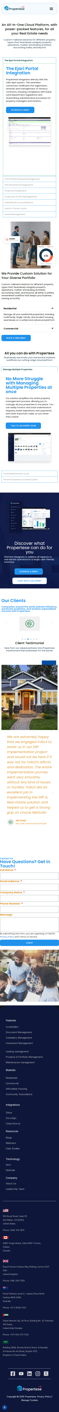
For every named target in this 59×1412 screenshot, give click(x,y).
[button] (29, 308)
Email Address (10, 881)
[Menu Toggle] (51, 9)
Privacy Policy (7, 936)
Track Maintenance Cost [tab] (16, 473)
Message (6, 914)
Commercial (11, 328)
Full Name (7, 870)
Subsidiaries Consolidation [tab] (18, 202)
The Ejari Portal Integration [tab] (18, 60)
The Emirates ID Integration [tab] (18, 184)
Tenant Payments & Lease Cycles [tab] (20, 479)
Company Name (11, 892)
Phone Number (10, 903)
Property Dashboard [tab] (15, 190)
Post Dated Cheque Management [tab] (22, 179)
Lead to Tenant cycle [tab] (15, 208)
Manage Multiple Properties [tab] (17, 369)
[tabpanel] (29, 119)
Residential (10, 308)
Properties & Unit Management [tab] (20, 196)
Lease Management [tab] (14, 214)
